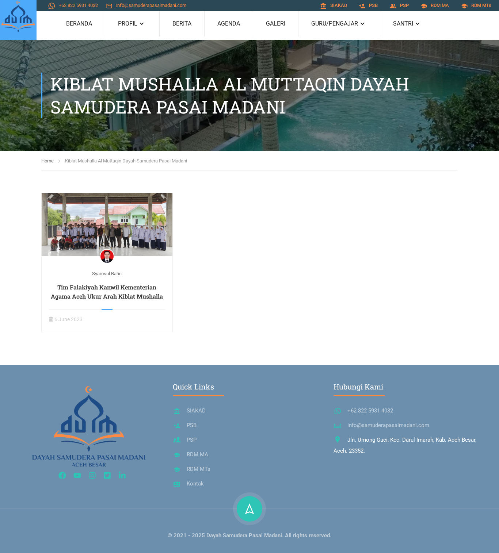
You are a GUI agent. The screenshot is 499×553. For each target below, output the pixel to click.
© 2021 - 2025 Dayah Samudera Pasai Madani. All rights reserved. (249, 535)
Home (47, 161)
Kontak (195, 483)
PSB (373, 5)
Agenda (228, 23)
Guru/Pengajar (334, 23)
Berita (181, 23)
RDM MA (440, 5)
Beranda (79, 23)
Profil (127, 23)
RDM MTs (481, 5)
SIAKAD (338, 5)
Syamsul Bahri (107, 273)
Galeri (275, 23)
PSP (404, 5)
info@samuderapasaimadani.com (151, 5)
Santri (403, 23)
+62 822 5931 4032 (78, 5)
